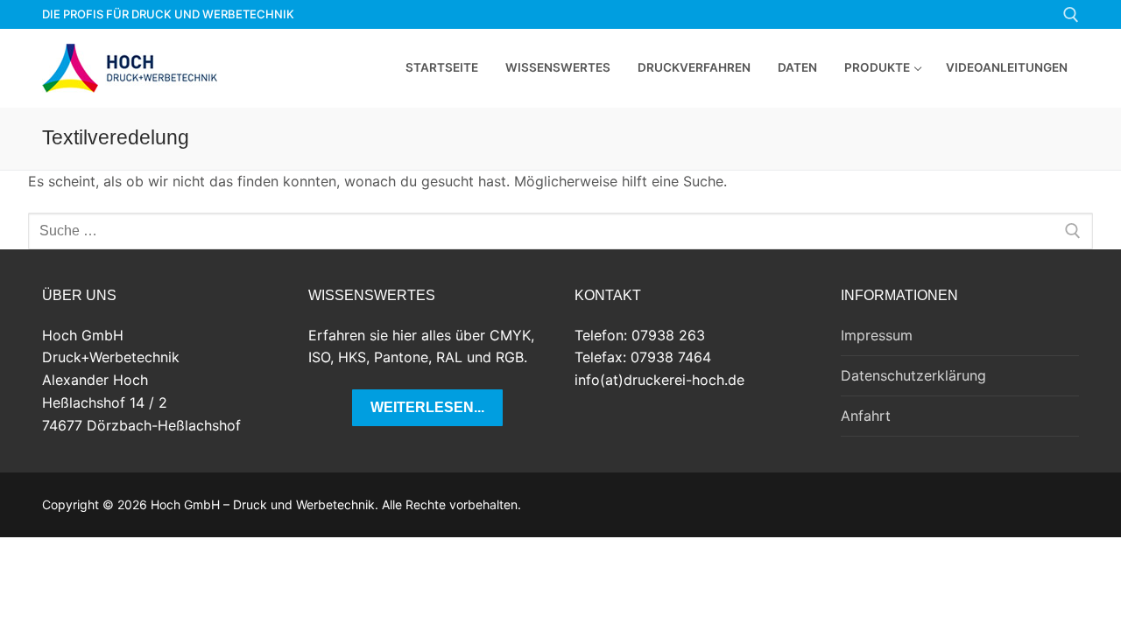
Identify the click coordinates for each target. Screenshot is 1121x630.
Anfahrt (866, 415)
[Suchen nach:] (560, 231)
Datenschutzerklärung (913, 375)
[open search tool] (1071, 15)
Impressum (877, 335)
